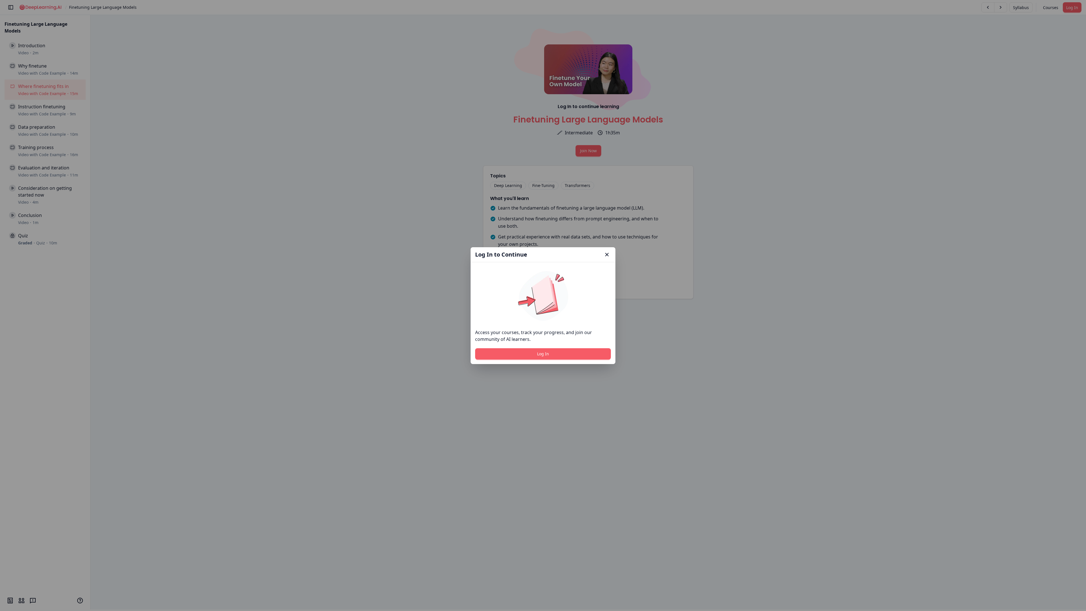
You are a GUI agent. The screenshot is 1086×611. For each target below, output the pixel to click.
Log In (543, 353)
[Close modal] (607, 254)
